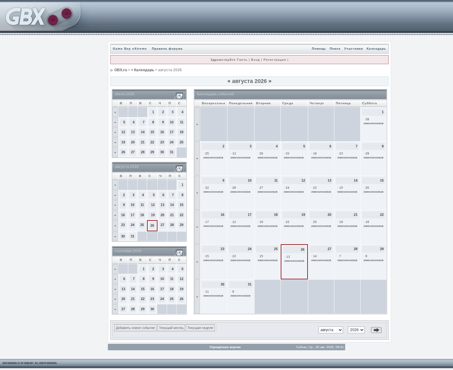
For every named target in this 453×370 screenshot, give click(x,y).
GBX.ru (120, 70)
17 (171, 132)
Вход (255, 59)
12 (123, 132)
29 (152, 152)
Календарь (376, 48)
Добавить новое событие (135, 328)
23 (162, 142)
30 (162, 152)
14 (143, 132)
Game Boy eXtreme (130, 48)
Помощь (319, 48)
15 (152, 132)
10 (171, 122)
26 (123, 152)
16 (162, 132)
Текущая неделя (200, 328)
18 (181, 132)
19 (123, 142)
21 (143, 142)
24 (171, 142)
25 (181, 142)
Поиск (335, 48)
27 (133, 152)
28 (143, 152)
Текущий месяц (171, 328)
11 (181, 122)
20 (133, 142)
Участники (353, 48)
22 (152, 142)
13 (133, 132)
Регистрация (274, 59)
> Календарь (142, 70)
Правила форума (167, 48)
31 (171, 152)
